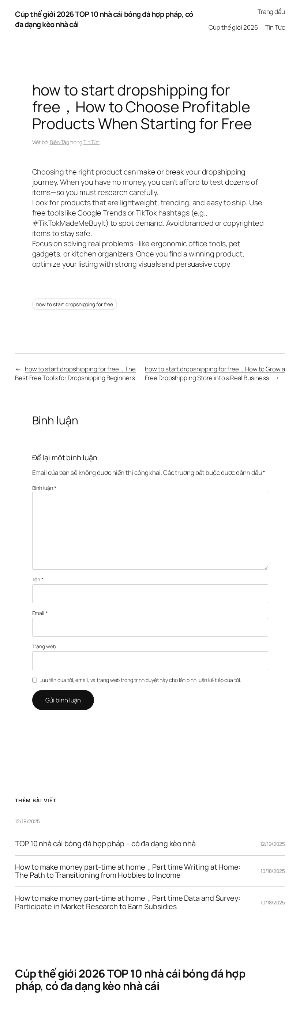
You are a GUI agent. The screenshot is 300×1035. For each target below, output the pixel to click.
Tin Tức (91, 142)
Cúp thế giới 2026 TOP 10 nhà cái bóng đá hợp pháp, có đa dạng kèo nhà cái (130, 979)
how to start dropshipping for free (74, 304)
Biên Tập (59, 142)
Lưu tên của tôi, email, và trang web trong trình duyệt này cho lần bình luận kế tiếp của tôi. (140, 679)
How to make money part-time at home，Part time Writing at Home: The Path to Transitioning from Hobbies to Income (128, 871)
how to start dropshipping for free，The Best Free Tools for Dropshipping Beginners (75, 373)
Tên (38, 579)
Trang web (44, 646)
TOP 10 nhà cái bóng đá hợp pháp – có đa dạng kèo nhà (105, 844)
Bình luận (44, 487)
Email (40, 613)
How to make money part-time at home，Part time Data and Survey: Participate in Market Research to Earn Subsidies (128, 902)
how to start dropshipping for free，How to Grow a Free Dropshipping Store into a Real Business (215, 373)
